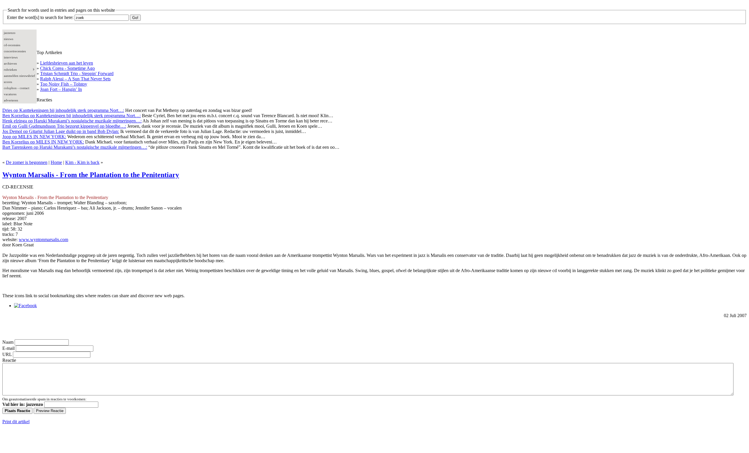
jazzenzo (10, 32)
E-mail (8, 348)
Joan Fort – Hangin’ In (61, 89)
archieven (10, 63)
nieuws (8, 39)
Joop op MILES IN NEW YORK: (34, 136)
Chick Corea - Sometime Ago (67, 68)
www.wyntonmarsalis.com (43, 239)
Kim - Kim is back (82, 162)
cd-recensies (12, 45)
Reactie (9, 360)
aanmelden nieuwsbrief (19, 75)
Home (56, 162)
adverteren (11, 100)
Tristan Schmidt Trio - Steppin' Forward (77, 73)
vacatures (10, 94)
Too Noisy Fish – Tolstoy (63, 84)
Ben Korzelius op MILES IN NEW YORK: (43, 141)
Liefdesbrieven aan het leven (66, 62)
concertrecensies (15, 51)
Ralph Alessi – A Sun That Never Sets (75, 78)
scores (8, 82)
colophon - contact (16, 88)
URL (7, 354)
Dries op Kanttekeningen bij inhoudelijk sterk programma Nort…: (63, 110)
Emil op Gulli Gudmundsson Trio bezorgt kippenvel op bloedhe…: (64, 126)
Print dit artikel (16, 421)
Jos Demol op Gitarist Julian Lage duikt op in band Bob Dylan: (60, 131)
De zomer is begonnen (26, 162)
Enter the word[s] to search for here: (40, 17)
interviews (11, 57)
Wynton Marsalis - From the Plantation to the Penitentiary (90, 175)
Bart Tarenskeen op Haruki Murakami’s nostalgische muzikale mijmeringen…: (74, 147)
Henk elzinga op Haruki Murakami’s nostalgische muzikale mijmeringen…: (72, 120)
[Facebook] (25, 305)
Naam (7, 342)
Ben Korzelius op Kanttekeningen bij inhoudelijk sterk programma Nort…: (71, 115)
